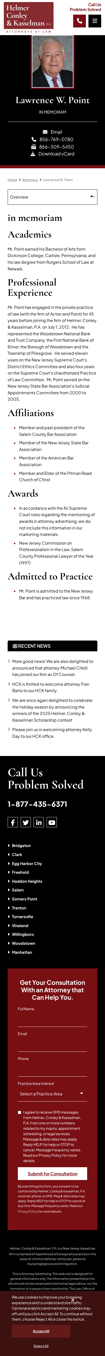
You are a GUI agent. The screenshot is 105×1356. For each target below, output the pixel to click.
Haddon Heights (27, 881)
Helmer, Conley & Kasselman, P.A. (33, 1248)
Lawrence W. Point (58, 180)
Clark (17, 854)
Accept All (41, 1331)
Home (12, 180)
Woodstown (23, 943)
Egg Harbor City (27, 863)
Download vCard (56, 153)
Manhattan (22, 952)
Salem (18, 889)
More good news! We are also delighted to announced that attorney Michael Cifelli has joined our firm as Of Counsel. (52, 668)
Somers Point (24, 898)
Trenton (19, 907)
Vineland (20, 925)
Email (56, 132)
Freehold (20, 872)
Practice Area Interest (36, 1083)
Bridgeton (21, 845)
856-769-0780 (56, 139)
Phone (23, 1058)
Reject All (41, 1346)
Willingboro (23, 934)
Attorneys (30, 180)
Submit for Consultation (52, 1173)
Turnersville (22, 916)
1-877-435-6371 (37, 803)
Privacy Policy (28, 1211)
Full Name (26, 1008)
